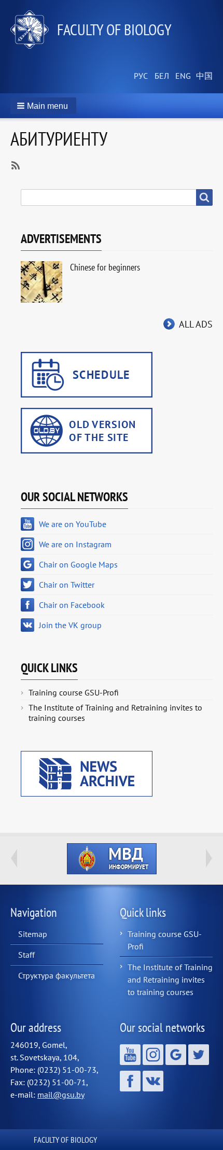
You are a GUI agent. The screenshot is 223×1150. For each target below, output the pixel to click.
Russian (140, 76)
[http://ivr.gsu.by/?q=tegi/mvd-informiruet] (111, 858)
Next (209, 858)
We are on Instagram (75, 544)
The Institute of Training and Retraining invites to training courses (115, 712)
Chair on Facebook (72, 605)
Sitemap (32, 934)
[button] (43, 105)
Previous (14, 858)
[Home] (33, 29)
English (181, 76)
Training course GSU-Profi (74, 692)
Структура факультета (56, 975)
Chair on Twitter (66, 584)
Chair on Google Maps (78, 564)
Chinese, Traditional (202, 76)
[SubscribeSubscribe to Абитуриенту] (14, 164)
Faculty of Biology (114, 29)
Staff (26, 954)
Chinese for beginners (105, 267)
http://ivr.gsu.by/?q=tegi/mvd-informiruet (112, 858)
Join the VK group (70, 625)
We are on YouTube (72, 524)
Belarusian (160, 76)
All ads (196, 324)
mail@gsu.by (61, 1094)
